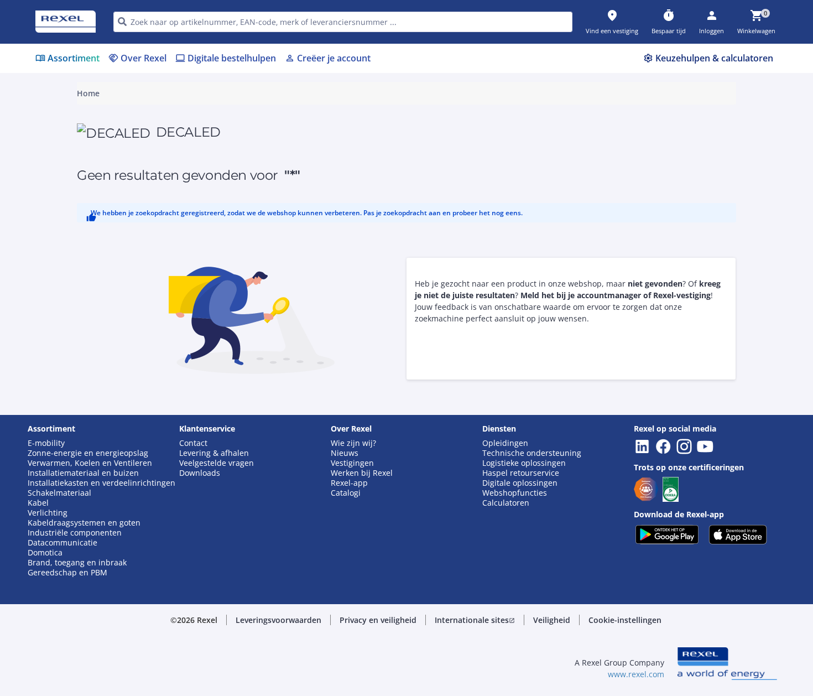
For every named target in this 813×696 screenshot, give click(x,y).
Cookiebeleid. (288, 242)
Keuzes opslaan (284, 424)
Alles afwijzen (443, 424)
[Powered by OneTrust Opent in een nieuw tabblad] (543, 458)
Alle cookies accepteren (530, 424)
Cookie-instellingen (293, 379)
